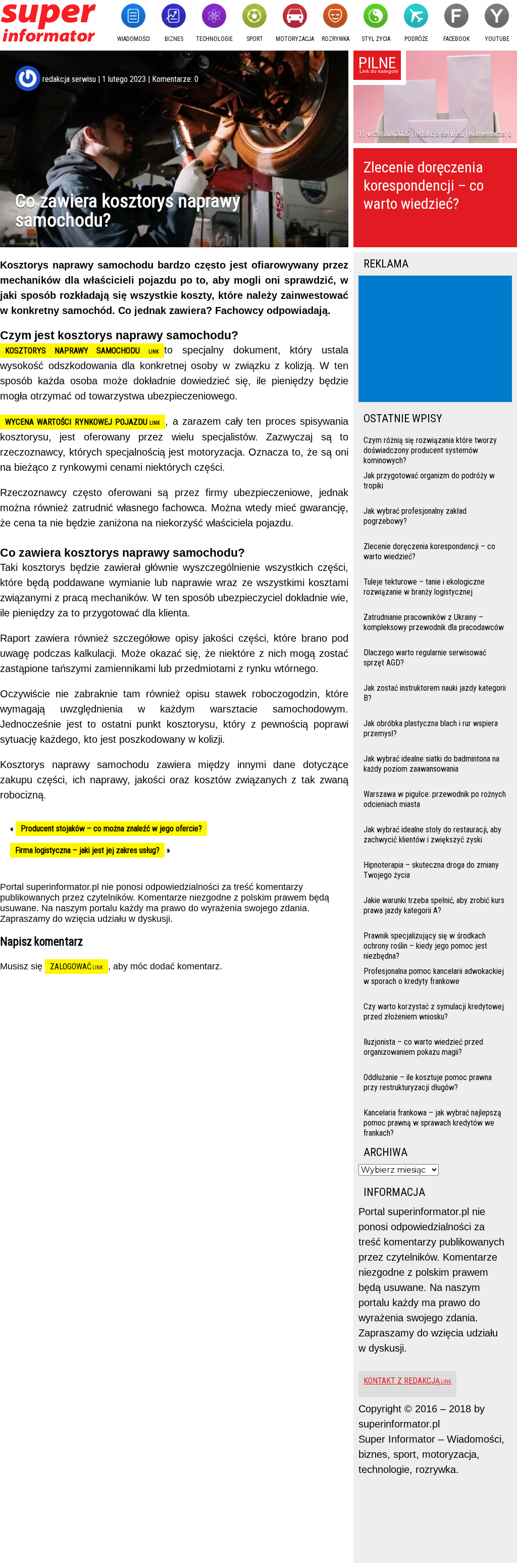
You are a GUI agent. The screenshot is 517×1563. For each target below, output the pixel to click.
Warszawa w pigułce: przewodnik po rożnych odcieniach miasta (435, 799)
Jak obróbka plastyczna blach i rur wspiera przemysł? (431, 728)
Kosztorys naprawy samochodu (76, 350)
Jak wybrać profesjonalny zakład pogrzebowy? (415, 516)
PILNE (377, 62)
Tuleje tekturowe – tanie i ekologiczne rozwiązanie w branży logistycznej (424, 587)
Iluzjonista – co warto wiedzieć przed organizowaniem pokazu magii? (423, 1047)
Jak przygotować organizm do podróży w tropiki (429, 480)
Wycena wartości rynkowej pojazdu (76, 422)
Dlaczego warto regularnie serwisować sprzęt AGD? (425, 657)
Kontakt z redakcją (402, 1381)
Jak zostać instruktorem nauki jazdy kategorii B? (435, 693)
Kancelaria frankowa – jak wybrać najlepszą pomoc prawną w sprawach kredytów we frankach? (432, 1122)
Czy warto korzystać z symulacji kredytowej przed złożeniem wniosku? (434, 1011)
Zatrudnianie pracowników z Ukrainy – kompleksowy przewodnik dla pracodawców (434, 622)
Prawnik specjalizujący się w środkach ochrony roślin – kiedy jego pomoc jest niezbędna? (425, 945)
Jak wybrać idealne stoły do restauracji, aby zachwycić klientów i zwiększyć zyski (432, 834)
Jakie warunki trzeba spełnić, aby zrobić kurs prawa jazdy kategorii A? (434, 905)
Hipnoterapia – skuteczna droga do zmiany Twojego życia (431, 870)
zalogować (70, 966)
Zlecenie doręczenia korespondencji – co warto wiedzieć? (424, 185)
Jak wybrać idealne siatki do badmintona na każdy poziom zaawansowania (431, 764)
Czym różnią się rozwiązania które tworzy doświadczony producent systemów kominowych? (430, 449)
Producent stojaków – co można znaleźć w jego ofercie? (111, 828)
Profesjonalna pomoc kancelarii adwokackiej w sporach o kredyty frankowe (434, 976)
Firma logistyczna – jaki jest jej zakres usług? (87, 850)
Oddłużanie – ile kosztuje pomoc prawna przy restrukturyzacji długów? (428, 1082)
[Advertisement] (437, 340)
